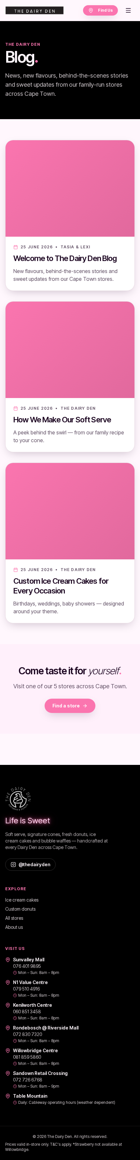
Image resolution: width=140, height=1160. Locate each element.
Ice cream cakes (21, 900)
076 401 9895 (27, 966)
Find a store (66, 705)
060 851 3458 (27, 1011)
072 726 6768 (27, 1079)
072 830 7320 (27, 1034)
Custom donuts (20, 909)
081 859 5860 (27, 1057)
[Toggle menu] (128, 10)
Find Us (105, 10)
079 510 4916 (26, 989)
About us (14, 927)
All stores (14, 918)
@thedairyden (34, 864)
